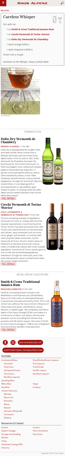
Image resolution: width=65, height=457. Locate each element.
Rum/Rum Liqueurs (41, 373)
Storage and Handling (11, 434)
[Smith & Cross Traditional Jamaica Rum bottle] (56, 303)
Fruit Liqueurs (39, 363)
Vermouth (8, 363)
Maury (7, 404)
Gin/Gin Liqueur (40, 370)
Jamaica (16, 289)
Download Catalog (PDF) (12, 444)
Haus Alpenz (32, 4)
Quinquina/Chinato (12, 370)
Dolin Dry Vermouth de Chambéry (29, 39)
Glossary (5, 447)
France (5, 146)
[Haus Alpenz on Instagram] (13, 342)
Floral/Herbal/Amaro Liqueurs (46, 360)
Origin (35, 383)
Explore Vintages (8, 430)
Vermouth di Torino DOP (15, 214)
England (6, 289)
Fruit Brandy (38, 367)
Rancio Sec (8, 397)
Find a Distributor (40, 430)
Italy (3, 212)
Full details (8, 198)
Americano (9, 367)
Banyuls (7, 407)
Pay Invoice (38, 434)
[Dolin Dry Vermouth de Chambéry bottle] (52, 160)
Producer (37, 387)
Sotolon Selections (9, 390)
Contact (36, 427)
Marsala (7, 394)
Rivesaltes (8, 400)
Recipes (5, 10)
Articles (4, 427)
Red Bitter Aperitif (12, 377)
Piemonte (14, 212)
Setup (3, 441)
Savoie (15, 146)
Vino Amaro (9, 373)
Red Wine (5, 387)
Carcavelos (9, 414)
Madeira (7, 417)
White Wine (6, 383)
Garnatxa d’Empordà (13, 411)
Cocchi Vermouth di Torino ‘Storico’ (30, 34)
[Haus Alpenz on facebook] (5, 342)
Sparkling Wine (8, 380)
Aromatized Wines (9, 360)
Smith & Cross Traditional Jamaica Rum (32, 29)
